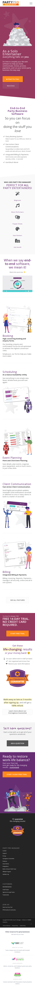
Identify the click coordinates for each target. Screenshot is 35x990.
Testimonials (6, 895)
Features (5, 861)
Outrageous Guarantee (8, 858)
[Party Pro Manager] (14, 3)
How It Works (6, 863)
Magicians (17, 200)
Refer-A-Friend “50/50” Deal (9, 869)
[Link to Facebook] (31, 924)
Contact (4, 850)
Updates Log (6, 874)
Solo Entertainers (7, 887)
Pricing (4, 856)
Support (5, 853)
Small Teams (6, 889)
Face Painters (17, 235)
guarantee (19, 819)
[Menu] (30, 3)
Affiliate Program (7, 871)
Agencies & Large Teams (9, 892)
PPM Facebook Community (9, 910)
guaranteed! (14, 767)
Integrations (6, 866)
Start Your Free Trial (7, 907)
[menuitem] (30, 3)
